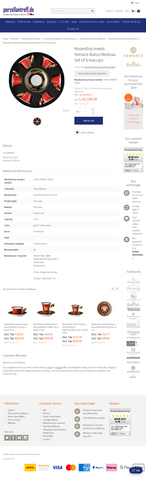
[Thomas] (133, 309)
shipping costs (83, 103)
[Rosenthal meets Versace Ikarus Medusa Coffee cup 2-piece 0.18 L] (46, 308)
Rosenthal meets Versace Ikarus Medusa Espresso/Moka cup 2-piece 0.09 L (75, 328)
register (58, 367)
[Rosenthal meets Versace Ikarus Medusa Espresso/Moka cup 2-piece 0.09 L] (75, 308)
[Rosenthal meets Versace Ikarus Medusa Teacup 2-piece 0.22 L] (17, 308)
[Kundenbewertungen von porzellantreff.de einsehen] (120, 410)
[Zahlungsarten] (83, 467)
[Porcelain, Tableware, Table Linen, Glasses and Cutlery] (18, 11)
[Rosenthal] (133, 304)
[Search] (92, 11)
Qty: (78, 111)
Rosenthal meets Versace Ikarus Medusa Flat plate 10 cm (104, 327)
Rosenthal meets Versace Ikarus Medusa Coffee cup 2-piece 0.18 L (46, 327)
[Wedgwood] (133, 338)
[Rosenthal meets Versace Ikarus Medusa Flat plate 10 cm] (105, 308)
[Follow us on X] (7, 437)
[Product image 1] (37, 121)
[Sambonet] (133, 357)
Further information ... (137, 254)
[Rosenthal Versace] (133, 372)
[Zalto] (133, 343)
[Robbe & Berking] (133, 362)
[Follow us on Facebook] (13, 437)
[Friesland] (133, 332)
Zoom (66, 110)
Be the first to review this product (100, 67)
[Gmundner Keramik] (133, 351)
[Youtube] (20, 437)
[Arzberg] (133, 289)
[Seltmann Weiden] (133, 316)
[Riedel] (133, 324)
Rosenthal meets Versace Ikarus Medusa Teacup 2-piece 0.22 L (16, 327)
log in (49, 367)
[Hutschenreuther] (133, 297)
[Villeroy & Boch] (133, 281)
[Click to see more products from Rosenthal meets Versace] (133, 57)
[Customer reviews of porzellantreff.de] (133, 149)
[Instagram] (25, 437)
